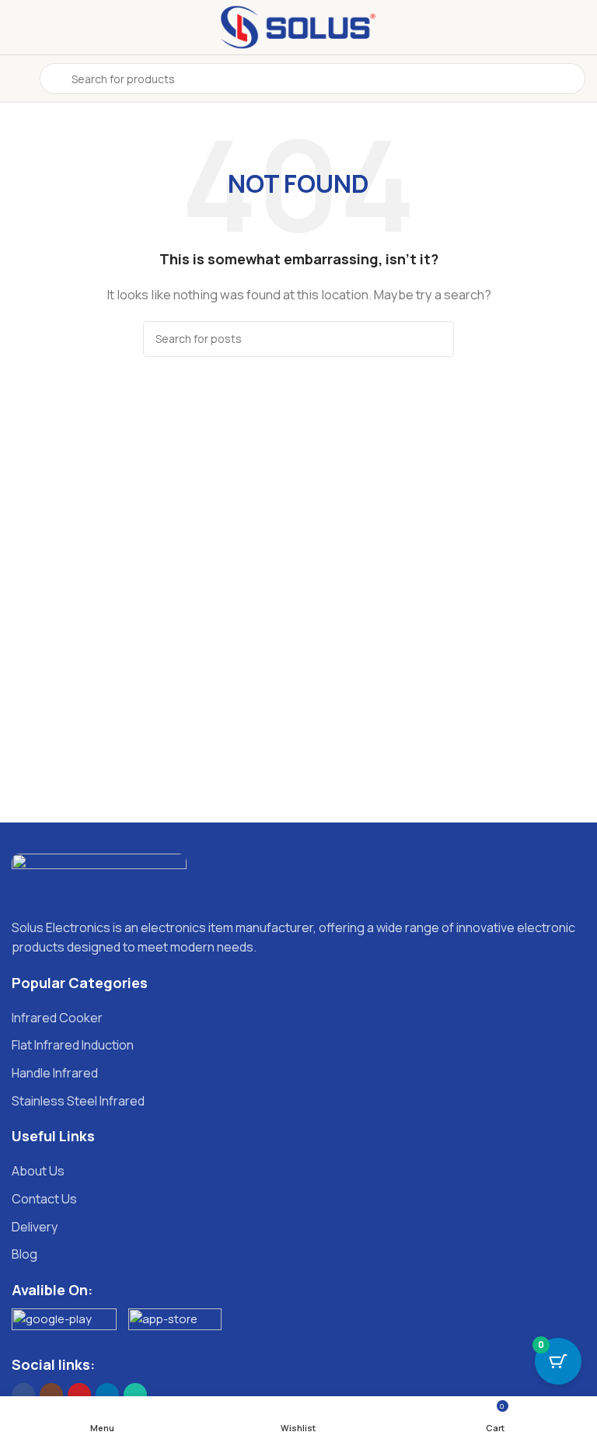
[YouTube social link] (79, 1394)
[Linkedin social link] (107, 1394)
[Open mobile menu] (18, 78)
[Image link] (99, 876)
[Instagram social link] (51, 1394)
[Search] (436, 339)
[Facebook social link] (23, 1394)
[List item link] (298, 1018)
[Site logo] (298, 26)
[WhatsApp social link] (135, 1394)
